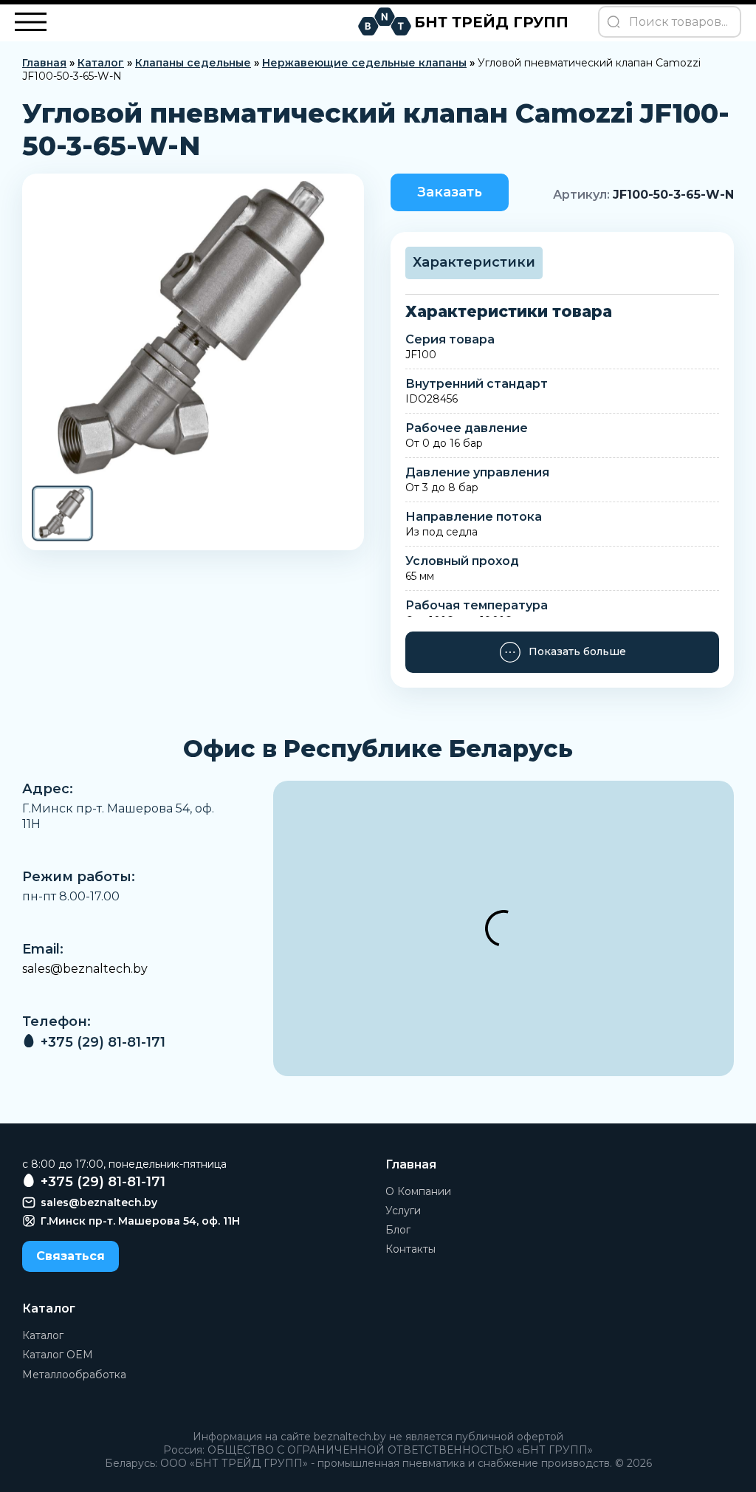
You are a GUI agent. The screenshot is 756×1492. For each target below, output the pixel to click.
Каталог (101, 62)
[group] (193, 328)
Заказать (449, 192)
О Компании (418, 1191)
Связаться (70, 1256)
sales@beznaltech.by (85, 969)
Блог (397, 1229)
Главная (44, 62)
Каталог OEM (57, 1354)
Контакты (410, 1249)
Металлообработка (74, 1374)
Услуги (403, 1210)
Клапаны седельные (193, 62)
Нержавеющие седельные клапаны (364, 62)
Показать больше (577, 651)
